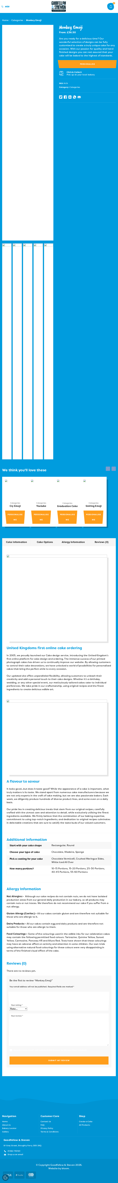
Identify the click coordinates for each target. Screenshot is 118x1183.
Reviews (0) (102, 542)
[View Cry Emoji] (15, 490)
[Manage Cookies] (5, 1177)
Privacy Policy (47, 1128)
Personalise (87, 64)
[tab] (16, 542)
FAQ (43, 1125)
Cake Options (45, 542)
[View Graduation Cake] (67, 490)
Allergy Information (73, 542)
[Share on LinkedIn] (70, 97)
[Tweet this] (60, 97)
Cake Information (16, 542)
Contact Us (46, 1121)
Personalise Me (15, 517)
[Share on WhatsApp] (74, 97)
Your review (17, 1016)
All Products (84, 1125)
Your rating (17, 1005)
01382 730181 (14, 1151)
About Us (6, 1125)
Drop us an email (15, 1154)
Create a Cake (85, 1121)
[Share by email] (79, 97)
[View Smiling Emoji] (93, 490)
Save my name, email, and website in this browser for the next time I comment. (50, 1050)
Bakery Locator (9, 1128)
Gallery (5, 1132)
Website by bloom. (59, 1168)
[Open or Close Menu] (6, 6)
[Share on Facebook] (65, 97)
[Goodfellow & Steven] (59, 6)
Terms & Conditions (50, 1132)
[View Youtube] (41, 490)
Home (5, 20)
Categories (17, 20)
